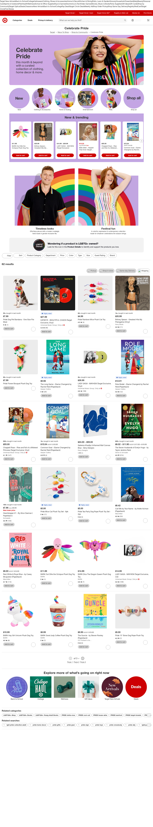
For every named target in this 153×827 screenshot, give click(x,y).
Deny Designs (83, 450)
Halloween (38, 1)
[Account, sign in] (137, 20)
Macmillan (119, 514)
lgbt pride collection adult (16, 725)
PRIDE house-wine (100, 715)
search (125, 20)
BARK (43, 577)
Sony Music (119, 324)
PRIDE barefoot (116, 715)
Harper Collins (46, 389)
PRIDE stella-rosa (68, 715)
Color (71, 255)
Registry (131, 6)
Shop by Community (79, 32)
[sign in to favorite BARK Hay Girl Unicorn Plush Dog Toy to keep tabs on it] (33, 644)
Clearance (29, 6)
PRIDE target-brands (133, 715)
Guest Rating (100, 255)
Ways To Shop (63, 32)
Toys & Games (60, 4)
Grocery (113, 1)
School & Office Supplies (44, 4)
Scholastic (7, 518)
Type (80, 255)
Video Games (86, 4)
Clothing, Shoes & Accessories (55, 1)
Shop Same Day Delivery (118, 6)
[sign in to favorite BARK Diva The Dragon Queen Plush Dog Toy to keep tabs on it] (108, 586)
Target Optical (14, 6)
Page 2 (76, 662)
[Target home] (5, 20)
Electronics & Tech (73, 4)
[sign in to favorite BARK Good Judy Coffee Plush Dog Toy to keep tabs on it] (70, 644)
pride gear (71, 725)
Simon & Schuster (121, 452)
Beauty (140, 1)
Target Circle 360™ (103, 13)
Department (50, 255)
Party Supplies (116, 4)
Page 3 (83, 662)
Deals (22, 6)
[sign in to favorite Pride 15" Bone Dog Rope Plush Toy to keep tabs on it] (145, 642)
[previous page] (70, 658)
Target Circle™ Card (86, 13)
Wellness (31, 4)
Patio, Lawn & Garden (101, 1)
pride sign (85, 725)
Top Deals (65, 6)
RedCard (137, 6)
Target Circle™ (70, 13)
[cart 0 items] (148, 20)
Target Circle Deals (76, 6)
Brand (112, 255)
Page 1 (70, 662)
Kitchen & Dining (85, 1)
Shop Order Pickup (100, 6)
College (31, 1)
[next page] (82, 658)
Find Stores (9, 9)
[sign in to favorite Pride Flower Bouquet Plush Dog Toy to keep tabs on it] (33, 388)
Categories (17, 20)
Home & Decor (73, 1)
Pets (20, 4)
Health (25, 4)
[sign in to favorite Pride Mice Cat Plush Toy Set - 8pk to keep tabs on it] (70, 518)
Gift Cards (133, 4)
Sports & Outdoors (11, 4)
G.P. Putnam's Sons (85, 640)
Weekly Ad (88, 6)
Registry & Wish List (121, 13)
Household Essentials (124, 1)
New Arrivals (38, 6)
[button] (46, 313)
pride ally (131, 725)
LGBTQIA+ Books (25, 715)
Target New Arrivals (7, 1)
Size (88, 255)
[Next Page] (141, 141)
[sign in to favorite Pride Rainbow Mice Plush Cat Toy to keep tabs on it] (108, 326)
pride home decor (39, 725)
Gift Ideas (125, 4)
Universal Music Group (49, 325)
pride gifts (56, 725)
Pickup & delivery (45, 20)
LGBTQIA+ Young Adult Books (47, 715)
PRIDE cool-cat (84, 715)
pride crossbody (115, 725)
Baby (135, 1)
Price (62, 255)
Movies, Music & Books (101, 4)
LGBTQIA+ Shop (9, 715)
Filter (9, 256)
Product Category (34, 255)
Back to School (21, 1)
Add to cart (20, 155)
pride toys (99, 725)
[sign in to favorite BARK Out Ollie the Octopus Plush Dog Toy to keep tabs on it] (70, 583)
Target (52, 32)
